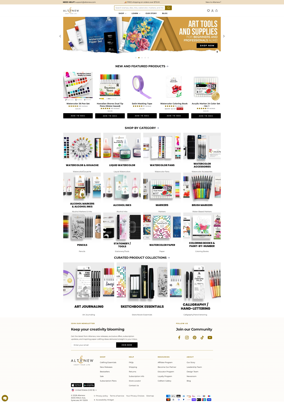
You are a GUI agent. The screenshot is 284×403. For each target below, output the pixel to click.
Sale (102, 376)
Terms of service (117, 396)
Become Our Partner (167, 367)
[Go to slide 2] (139, 57)
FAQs (131, 362)
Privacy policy (102, 396)
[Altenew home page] (71, 10)
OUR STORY (151, 13)
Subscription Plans (108, 381)
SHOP (122, 13)
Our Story (191, 362)
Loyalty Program (165, 376)
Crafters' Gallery (164, 381)
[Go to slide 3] (142, 57)
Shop (103, 357)
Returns (132, 372)
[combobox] (139, 8)
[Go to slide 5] (148, 57)
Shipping (133, 367)
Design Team (192, 372)
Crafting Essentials (108, 362)
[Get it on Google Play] (89, 385)
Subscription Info (136, 376)
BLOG (164, 13)
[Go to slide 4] (145, 57)
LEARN (135, 13)
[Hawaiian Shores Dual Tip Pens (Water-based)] (110, 86)
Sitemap (150, 396)
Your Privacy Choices (135, 396)
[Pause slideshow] (217, 51)
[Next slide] (223, 36)
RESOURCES (164, 357)
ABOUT (190, 357)
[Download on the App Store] (76, 385)
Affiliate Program (165, 362)
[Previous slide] (60, 36)
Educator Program (166, 372)
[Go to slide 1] (135, 57)
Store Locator (135, 381)
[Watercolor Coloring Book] (174, 86)
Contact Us (134, 385)
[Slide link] (142, 36)
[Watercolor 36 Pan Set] (78, 86)
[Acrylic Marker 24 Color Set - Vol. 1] (206, 86)
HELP (131, 357)
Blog (189, 381)
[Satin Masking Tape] (142, 86)
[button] (5, 398)
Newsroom (191, 376)
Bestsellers (105, 372)
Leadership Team (194, 367)
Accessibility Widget (105, 400)
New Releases (106, 367)
